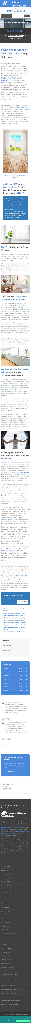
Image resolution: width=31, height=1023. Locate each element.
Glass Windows (6, 885)
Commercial (7, 645)
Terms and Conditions (16, 1016)
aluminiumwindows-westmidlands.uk (12, 997)
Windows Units (6, 926)
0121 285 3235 (16, 31)
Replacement (5, 870)
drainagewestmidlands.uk (9, 986)
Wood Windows (6, 952)
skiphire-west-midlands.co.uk (10, 993)
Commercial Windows (8, 878)
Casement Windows (7, 956)
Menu (27, 16)
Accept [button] (23, 1020)
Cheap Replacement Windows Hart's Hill (15, 625)
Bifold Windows (6, 892)
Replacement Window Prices (10, 974)
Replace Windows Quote (9, 934)
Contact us (6, 655)
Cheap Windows (6, 922)
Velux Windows (6, 915)
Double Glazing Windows (9, 881)
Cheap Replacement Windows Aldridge (14, 618)
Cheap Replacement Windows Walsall (14, 615)
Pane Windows (6, 904)
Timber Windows (6, 863)
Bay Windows (6, 911)
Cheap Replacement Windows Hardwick (15, 622)
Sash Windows (6, 866)
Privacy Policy (26, 1016)
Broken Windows (6, 930)
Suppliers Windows (7, 967)
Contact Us (22, 601)
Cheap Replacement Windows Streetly (14, 613)
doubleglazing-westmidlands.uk (11, 1000)
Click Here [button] (27, 1018)
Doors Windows (6, 889)
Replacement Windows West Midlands (14, 632)
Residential (6, 650)
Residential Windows (8, 874)
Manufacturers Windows (9, 971)
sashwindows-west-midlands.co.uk (12, 989)
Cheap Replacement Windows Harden (14, 620)
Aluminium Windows (7, 948)
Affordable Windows (8, 960)
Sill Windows (5, 907)
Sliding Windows (6, 963)
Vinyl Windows (6, 945)
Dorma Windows (6, 919)
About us (6, 640)
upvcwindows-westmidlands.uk (11, 1004)
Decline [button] (8, 1020)
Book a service (6, 16)
